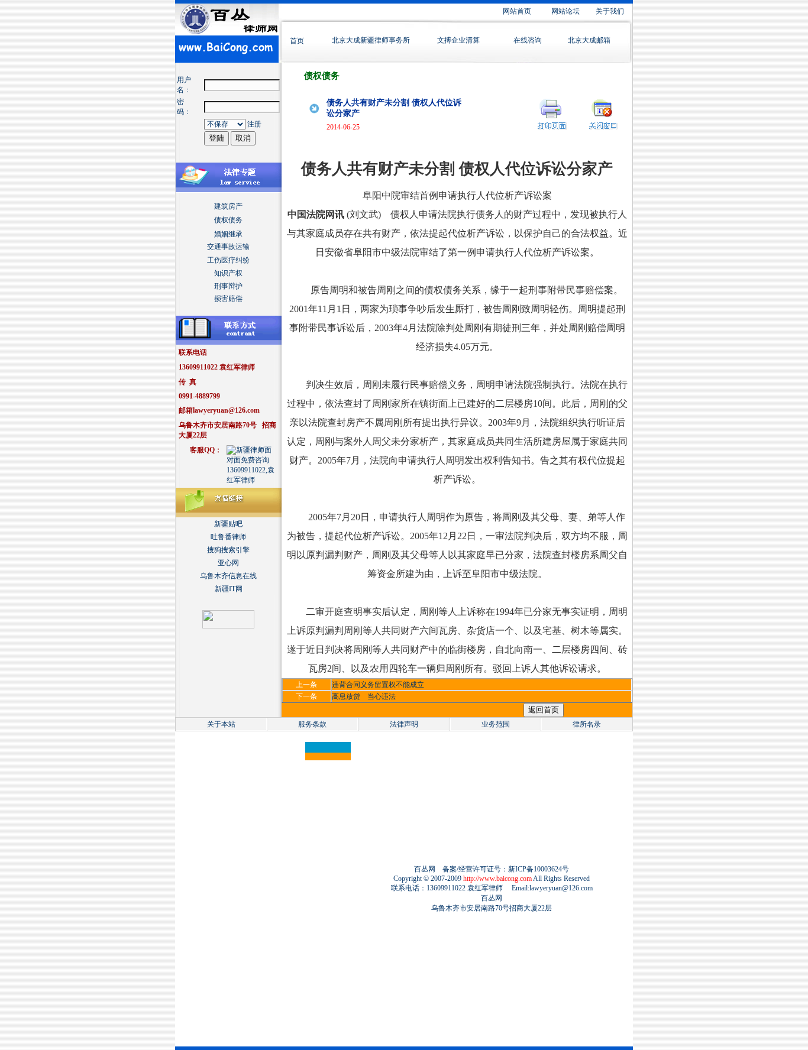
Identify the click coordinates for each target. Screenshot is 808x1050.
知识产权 (228, 273)
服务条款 (312, 724)
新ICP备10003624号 (538, 869)
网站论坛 (565, 11)
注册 (254, 124)
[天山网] (228, 626)
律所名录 (587, 724)
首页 (297, 41)
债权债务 (228, 220)
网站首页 (517, 11)
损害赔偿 (228, 298)
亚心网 (228, 563)
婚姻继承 (228, 234)
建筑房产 (228, 206)
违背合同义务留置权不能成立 (378, 684)
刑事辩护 (228, 286)
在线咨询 (527, 40)
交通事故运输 (228, 246)
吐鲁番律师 (228, 537)
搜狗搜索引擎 (228, 550)
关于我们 (610, 11)
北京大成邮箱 (589, 40)
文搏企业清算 (458, 40)
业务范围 (495, 724)
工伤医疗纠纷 (228, 260)
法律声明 (404, 724)
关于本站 (221, 724)
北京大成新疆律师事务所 (371, 40)
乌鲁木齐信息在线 (228, 576)
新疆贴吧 (228, 524)
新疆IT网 (229, 589)
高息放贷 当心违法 (364, 696)
